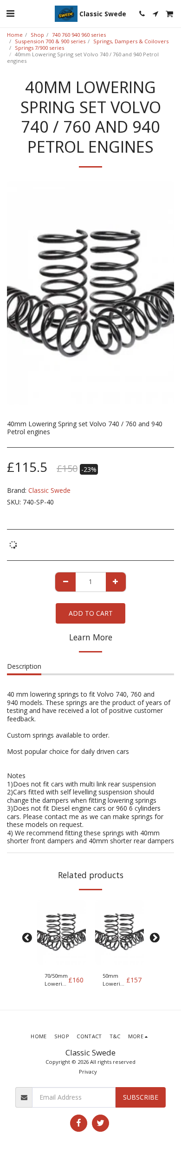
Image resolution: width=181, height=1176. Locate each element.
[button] (10, 13)
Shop (37, 34)
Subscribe (140, 1097)
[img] (61, 932)
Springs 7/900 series (39, 47)
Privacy (88, 1071)
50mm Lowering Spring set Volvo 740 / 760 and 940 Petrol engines (114, 980)
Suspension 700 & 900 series (50, 41)
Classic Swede (49, 490)
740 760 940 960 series (79, 34)
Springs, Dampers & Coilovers (130, 41)
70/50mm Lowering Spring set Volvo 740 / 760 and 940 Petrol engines (56, 980)
